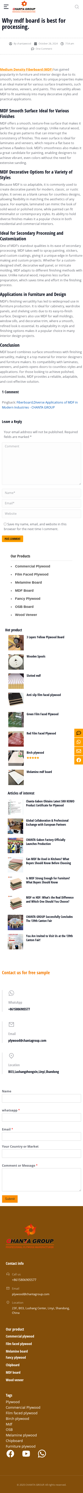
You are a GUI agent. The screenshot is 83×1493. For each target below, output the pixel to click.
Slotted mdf (34, 675)
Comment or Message (20, 1166)
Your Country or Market (20, 1147)
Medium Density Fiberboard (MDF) (26, 69)
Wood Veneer (26, 615)
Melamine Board (28, 582)
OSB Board (24, 607)
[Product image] (16, 642)
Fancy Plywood (27, 599)
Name (6, 1091)
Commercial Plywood (32, 566)
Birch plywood (35, 752)
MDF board (13, 1372)
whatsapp (11, 1110)
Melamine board (17, 1351)
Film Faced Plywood (31, 574)
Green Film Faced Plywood (42, 714)
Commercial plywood (20, 1336)
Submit (10, 1199)
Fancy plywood (16, 1357)
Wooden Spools (36, 656)
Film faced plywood (19, 1343)
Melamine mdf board (39, 772)
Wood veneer (15, 1380)
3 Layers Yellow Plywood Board (45, 637)
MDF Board (24, 590)
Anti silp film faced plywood (44, 695)
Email (7, 1129)
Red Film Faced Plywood (41, 733)
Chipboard (12, 1365)
